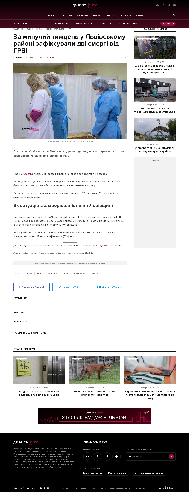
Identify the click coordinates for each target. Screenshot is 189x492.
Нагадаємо (19, 216)
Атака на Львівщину (128, 24)
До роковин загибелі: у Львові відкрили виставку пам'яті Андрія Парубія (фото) (154, 69)
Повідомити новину (137, 488)
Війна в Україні (61, 24)
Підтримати (168, 23)
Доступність (106, 24)
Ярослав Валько (46, 58)
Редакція (102, 488)
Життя (110, 15)
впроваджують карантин (106, 245)
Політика (67, 15)
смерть (94, 273)
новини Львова (32, 488)
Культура (126, 15)
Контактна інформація (117, 488)
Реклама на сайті (118, 473)
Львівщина (79, 273)
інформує (28, 173)
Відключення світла (84, 24)
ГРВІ (29, 273)
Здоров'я (18, 29)
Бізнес (96, 15)
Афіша (139, 15)
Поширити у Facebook (33, 287)
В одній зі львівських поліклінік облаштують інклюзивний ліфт (39, 393)
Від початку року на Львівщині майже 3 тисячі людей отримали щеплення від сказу (150, 395)
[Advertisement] (155, 204)
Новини (50, 15)
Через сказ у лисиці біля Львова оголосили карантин (94, 393)
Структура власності (68, 488)
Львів (29, 29)
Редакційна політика (87, 488)
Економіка (82, 15)
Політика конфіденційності (149, 473)
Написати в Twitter (72, 287)
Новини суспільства (55, 29)
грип (39, 273)
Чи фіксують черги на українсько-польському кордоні (154, 110)
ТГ (70, 29)
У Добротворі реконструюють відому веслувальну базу (154, 149)
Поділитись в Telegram (111, 287)
